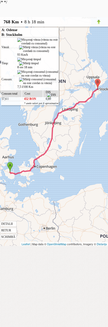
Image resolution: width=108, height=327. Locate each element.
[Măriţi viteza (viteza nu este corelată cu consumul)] (38, 49)
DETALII (7, 224)
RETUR (6, 230)
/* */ (22, 119)
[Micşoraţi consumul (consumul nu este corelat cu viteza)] (37, 74)
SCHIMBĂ (8, 237)
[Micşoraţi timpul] (29, 59)
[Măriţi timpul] (29, 63)
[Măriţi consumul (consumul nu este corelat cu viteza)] (38, 81)
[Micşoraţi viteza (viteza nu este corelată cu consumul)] (37, 41)
